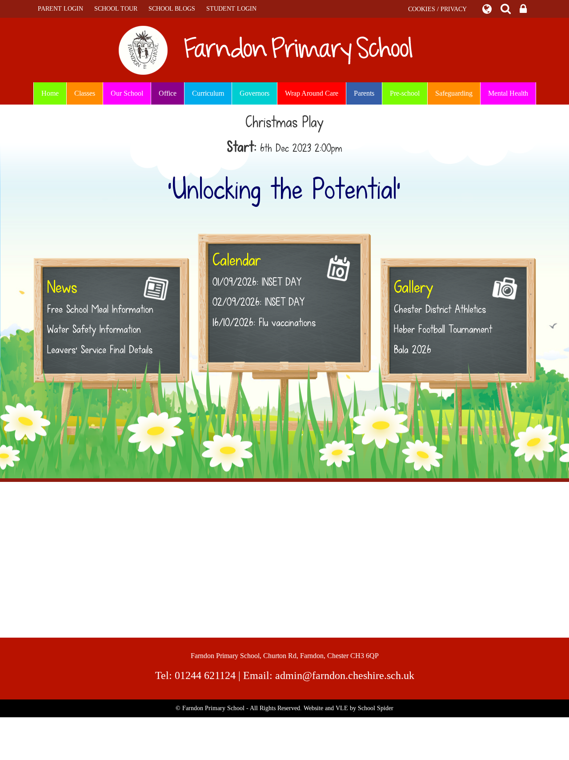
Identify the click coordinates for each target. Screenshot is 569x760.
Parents (364, 93)
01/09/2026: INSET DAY (256, 282)
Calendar (236, 260)
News (62, 287)
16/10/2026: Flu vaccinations (264, 322)
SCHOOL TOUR (115, 8)
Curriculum (208, 93)
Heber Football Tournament (443, 329)
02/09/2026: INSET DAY (258, 302)
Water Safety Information (94, 329)
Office (167, 93)
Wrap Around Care (311, 93)
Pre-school (405, 93)
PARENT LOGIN (60, 8)
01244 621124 (205, 675)
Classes (84, 93)
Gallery (413, 287)
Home (50, 93)
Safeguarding (454, 93)
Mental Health (508, 93)
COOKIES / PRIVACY (437, 9)
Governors (254, 93)
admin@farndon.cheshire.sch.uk (344, 675)
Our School (127, 93)
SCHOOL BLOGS (171, 8)
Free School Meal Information (100, 309)
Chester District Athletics (440, 309)
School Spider (375, 708)
